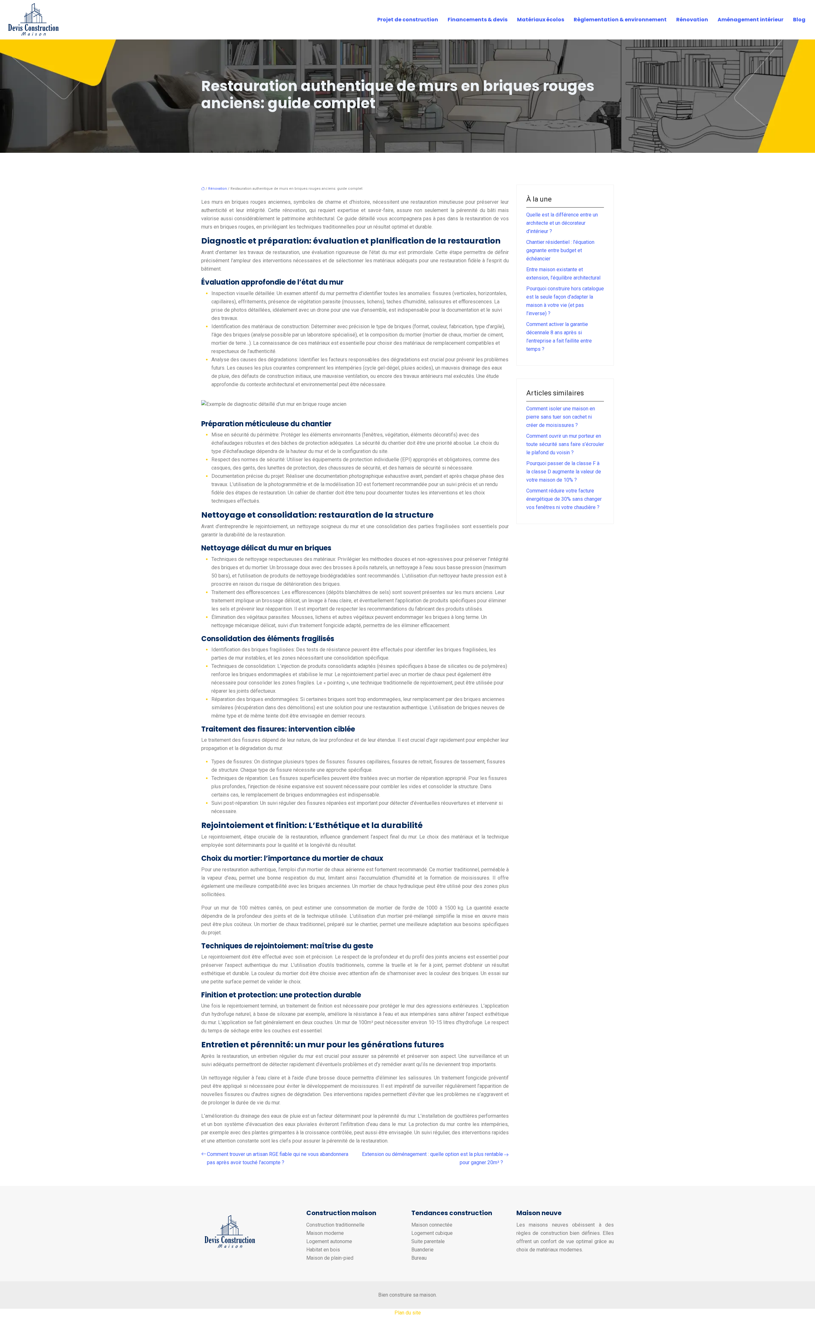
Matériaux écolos (540, 19)
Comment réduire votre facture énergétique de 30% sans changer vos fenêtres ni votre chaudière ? (564, 499)
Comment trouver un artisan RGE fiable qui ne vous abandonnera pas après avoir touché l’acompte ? (277, 1158)
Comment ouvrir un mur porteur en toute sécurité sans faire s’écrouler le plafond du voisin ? (565, 444)
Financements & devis (477, 19)
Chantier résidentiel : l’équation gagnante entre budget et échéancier (560, 250)
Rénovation (692, 19)
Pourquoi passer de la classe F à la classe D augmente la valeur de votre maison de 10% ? (563, 471)
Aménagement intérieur (750, 19)
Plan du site (407, 1313)
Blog (799, 19)
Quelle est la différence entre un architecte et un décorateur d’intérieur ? (562, 223)
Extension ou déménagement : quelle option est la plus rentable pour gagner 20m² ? (432, 1158)
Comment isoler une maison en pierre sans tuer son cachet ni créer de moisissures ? (560, 417)
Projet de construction (407, 19)
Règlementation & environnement (620, 19)
